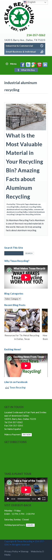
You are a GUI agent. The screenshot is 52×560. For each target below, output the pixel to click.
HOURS (30, 525)
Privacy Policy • (12, 551)
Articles (37, 214)
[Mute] (39, 498)
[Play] (8, 498)
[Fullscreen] (43, 498)
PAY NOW (27, 435)
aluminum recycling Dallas (30, 207)
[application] (26, 490)
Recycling (30, 214)
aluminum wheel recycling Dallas (20, 209)
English (31, 2)
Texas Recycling (17, 387)
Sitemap (24, 551)
